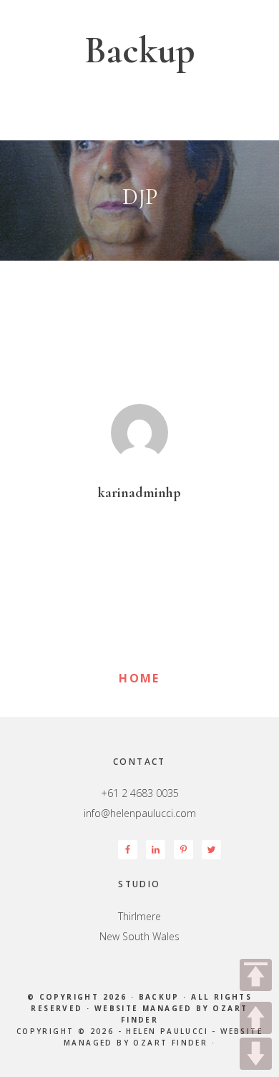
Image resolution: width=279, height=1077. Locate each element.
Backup (139, 50)
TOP (256, 975)
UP (256, 1018)
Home (139, 678)
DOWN (256, 1054)
